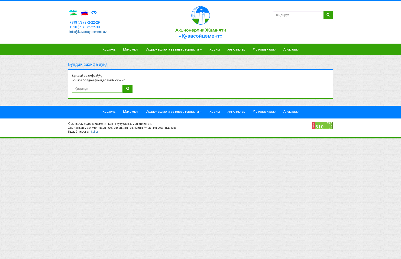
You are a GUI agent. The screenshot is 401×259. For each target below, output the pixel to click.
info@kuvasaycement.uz (88, 32)
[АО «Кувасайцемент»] (200, 22)
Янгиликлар (236, 49)
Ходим (215, 49)
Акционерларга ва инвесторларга (173, 49)
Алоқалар (291, 49)
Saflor (94, 131)
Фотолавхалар (264, 49)
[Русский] (84, 13)
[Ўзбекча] (73, 13)
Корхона (109, 49)
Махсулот (131, 49)
